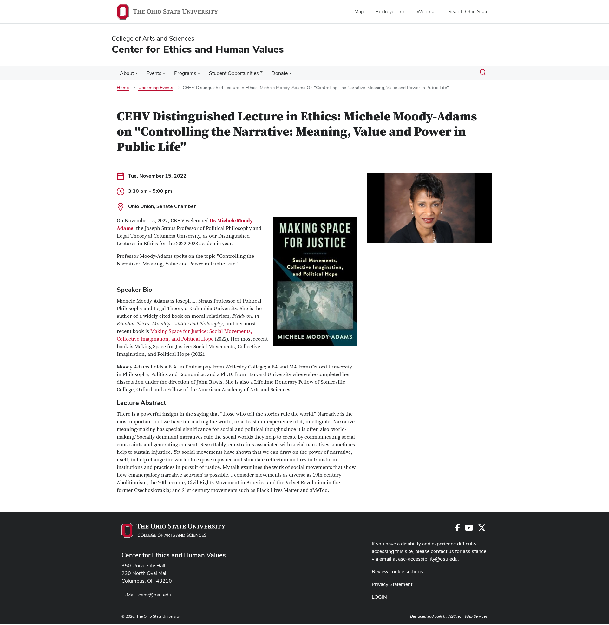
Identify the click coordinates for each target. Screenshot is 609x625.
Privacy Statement (392, 584)
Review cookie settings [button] (397, 571)
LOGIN (379, 597)
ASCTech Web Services (468, 616)
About (127, 73)
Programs (185, 73)
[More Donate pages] (290, 75)
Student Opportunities (234, 73)
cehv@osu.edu (154, 594)
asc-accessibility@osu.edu (428, 559)
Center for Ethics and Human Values (173, 555)
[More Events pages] (164, 75)
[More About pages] (136, 75)
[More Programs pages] (198, 75)
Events (154, 73)
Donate (280, 73)
